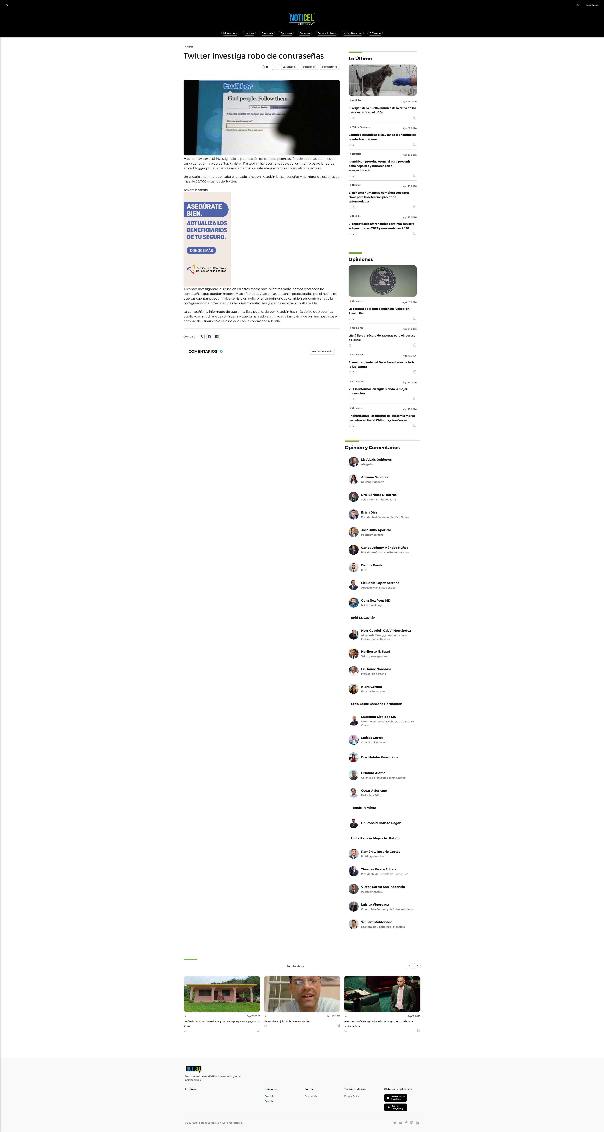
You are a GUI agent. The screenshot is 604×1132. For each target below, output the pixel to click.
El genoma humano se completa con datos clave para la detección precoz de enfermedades (379, 197)
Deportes (305, 33)
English (269, 1101)
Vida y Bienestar (353, 33)
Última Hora (230, 33)
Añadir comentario (321, 351)
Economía (267, 33)
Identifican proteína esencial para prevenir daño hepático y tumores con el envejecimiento (379, 166)
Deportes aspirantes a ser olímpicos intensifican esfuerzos (376, 1021)
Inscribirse (592, 5)
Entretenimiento (327, 33)
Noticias (249, 33)
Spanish (269, 1096)
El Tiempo (375, 33)
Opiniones (286, 33)
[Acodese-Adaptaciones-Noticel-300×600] (262, 239)
